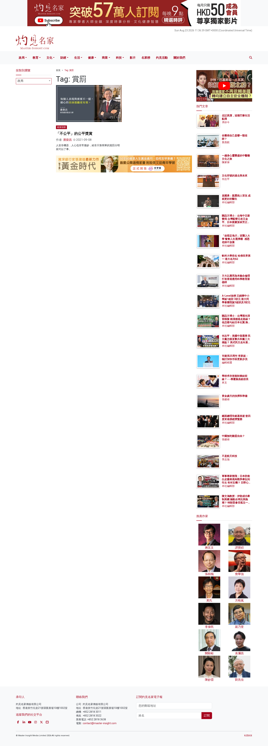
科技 (119, 57)
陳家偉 (226, 162)
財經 (63, 57)
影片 (133, 57)
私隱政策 (248, 735)
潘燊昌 (67, 139)
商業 (105, 57)
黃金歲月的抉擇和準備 (234, 395)
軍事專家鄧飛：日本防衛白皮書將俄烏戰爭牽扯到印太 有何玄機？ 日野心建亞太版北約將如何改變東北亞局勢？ (236, 483)
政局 (22, 57)
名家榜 (145, 57)
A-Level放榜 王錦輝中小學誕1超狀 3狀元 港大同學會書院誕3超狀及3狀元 (236, 299)
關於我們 (179, 57)
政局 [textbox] (20, 80)
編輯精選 (227, 362)
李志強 (226, 459)
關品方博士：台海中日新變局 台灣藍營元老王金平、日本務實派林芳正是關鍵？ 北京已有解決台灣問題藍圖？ (236, 222)
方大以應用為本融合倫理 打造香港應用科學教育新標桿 (236, 279)
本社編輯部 (228, 202)
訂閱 (207, 715)
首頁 (58, 70)
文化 (49, 57)
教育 (35, 57)
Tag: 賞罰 (69, 70)
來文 (224, 382)
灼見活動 (162, 57)
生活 (77, 57)
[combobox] (34, 81)
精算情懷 (61, 127)
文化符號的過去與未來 (234, 175)
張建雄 (226, 399)
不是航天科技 (229, 455)
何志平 (226, 179)
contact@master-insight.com (99, 723)
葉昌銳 (226, 142)
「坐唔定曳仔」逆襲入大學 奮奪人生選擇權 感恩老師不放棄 (236, 239)
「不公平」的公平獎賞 (74, 133)
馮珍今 (226, 122)
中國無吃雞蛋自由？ (233, 435)
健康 (91, 57)
